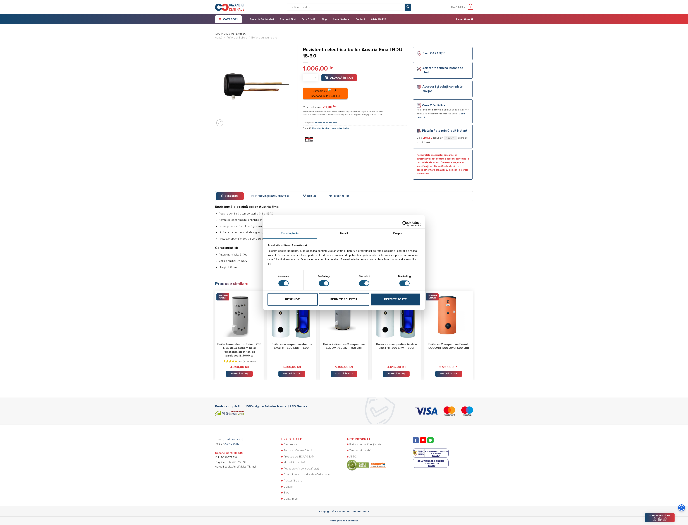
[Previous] (215, 332)
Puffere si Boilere (237, 37)
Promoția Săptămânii (262, 19)
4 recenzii (249, 361)
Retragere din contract (344, 520)
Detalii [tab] (344, 233)
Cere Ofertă (308, 19)
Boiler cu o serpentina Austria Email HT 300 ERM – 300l (396, 346)
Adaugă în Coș (341, 77)
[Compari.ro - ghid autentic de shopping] (366, 465)
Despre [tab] (397, 233)
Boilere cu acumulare (264, 37)
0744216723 (378, 19)
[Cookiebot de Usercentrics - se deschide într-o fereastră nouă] (405, 222)
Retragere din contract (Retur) (301, 468)
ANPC (353, 456)
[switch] (324, 283)
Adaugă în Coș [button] (239, 374)
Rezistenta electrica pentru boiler (330, 128)
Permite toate (395, 299)
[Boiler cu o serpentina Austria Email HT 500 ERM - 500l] (291, 315)
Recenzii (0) (341, 196)
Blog (324, 19)
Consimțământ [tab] (290, 233)
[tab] (230, 196)
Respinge (292, 299)
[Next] (473, 332)
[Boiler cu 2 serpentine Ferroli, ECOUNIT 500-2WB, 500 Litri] (448, 315)
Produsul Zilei (287, 19)
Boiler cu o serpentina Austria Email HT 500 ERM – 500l (291, 346)
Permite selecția (344, 299)
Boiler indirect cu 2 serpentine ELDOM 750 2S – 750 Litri (344, 346)
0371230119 (232, 443)
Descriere (231, 196)
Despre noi (290, 444)
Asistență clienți (293, 480)
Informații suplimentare (272, 196)
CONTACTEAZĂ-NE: (660, 516)
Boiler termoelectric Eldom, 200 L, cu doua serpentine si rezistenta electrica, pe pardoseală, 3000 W (239, 350)
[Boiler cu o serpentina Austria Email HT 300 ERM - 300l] (396, 315)
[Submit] (408, 7)
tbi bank (424, 142)
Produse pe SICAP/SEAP (299, 456)
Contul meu (291, 498)
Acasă (219, 37)
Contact (360, 19)
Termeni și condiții (360, 450)
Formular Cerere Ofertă (298, 450)
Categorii (230, 19)
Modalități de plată (294, 462)
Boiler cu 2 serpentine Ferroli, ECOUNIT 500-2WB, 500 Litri (448, 346)
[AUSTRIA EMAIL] (309, 139)
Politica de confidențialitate (365, 444)
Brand (311, 196)
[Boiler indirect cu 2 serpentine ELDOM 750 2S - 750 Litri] (344, 315)
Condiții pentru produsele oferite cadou (307, 474)
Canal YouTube (341, 19)
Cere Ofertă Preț (434, 105)
